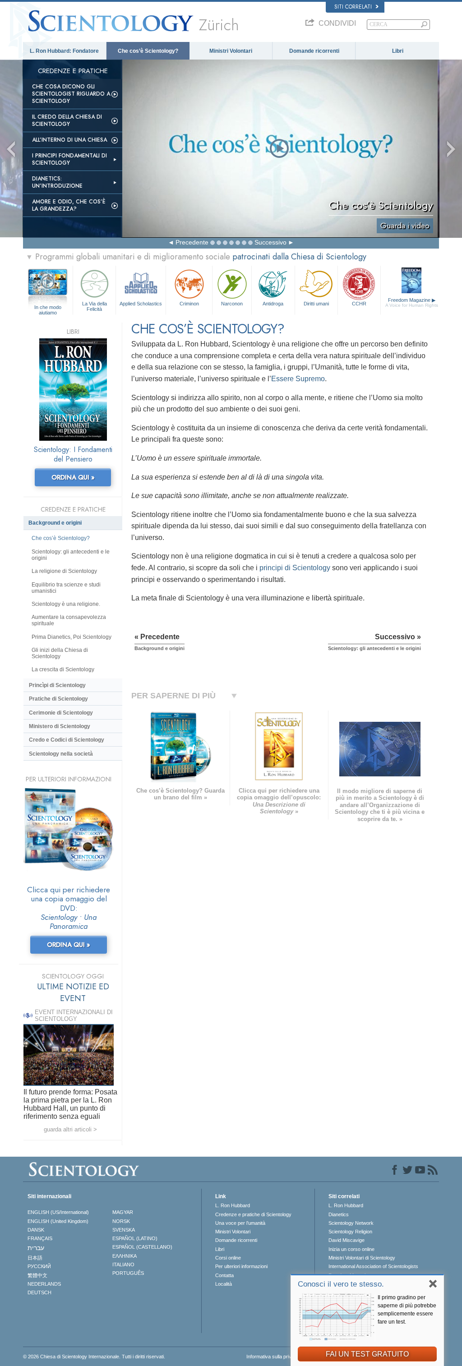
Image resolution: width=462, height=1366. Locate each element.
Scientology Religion (350, 1231)
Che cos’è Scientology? (148, 51)
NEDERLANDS (44, 1284)
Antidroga (273, 303)
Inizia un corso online (351, 1249)
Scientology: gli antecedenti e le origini (71, 555)
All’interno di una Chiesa (69, 140)
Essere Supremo (298, 379)
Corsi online (228, 1257)
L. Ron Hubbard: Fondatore (64, 51)
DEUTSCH (39, 1292)
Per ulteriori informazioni (241, 1266)
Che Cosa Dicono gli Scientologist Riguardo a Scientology (71, 94)
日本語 (35, 1257)
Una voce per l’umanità (240, 1223)
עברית (36, 1247)
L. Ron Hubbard (232, 1205)
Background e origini (55, 523)
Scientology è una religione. (66, 604)
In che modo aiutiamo (47, 308)
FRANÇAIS (40, 1238)
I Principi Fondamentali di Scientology (69, 159)
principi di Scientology (294, 568)
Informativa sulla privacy (273, 1356)
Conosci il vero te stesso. (341, 1284)
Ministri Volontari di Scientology (361, 1257)
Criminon (189, 303)
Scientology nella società (61, 754)
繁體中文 (37, 1275)
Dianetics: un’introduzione (57, 182)
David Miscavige (346, 1240)
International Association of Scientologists (373, 1266)
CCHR (359, 303)
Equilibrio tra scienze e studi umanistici (66, 587)
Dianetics (338, 1214)
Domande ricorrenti (314, 51)
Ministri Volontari (230, 51)
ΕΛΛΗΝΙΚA (124, 1256)
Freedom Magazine (411, 302)
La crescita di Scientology (63, 669)
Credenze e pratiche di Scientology (253, 1214)
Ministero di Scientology (59, 726)
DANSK (36, 1229)
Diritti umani (316, 303)
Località (223, 1284)
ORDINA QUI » (73, 477)
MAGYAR (122, 1212)
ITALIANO (123, 1264)
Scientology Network (351, 1223)
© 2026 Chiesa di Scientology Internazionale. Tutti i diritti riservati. (94, 1356)
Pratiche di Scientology (58, 699)
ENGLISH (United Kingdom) (58, 1221)
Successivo (270, 242)
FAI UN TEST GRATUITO (367, 1354)
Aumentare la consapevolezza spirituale (69, 620)
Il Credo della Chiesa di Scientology (67, 120)
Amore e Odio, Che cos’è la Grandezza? (69, 205)
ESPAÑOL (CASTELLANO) (142, 1247)
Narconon (232, 303)
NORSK (121, 1221)
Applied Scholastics (141, 303)
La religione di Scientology (64, 571)
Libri (397, 51)
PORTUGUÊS (128, 1273)
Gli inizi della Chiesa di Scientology (60, 653)
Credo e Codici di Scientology (66, 740)
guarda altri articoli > (70, 1129)
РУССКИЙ (39, 1266)
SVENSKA (123, 1229)
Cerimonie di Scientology (61, 713)
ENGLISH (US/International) (58, 1212)
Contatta (224, 1275)
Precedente (192, 242)
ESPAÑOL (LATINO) (134, 1238)
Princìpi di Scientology (57, 685)
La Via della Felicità (94, 306)
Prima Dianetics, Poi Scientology (71, 637)
